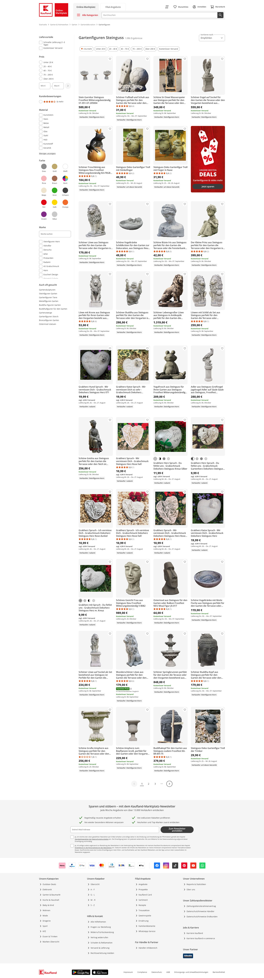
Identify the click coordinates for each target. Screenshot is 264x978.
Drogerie (47, 920)
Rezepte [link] (142, 905)
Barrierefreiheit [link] (219, 972)
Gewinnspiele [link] (145, 915)
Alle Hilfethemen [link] (98, 921)
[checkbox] (54, 43)
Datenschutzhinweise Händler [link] (200, 911)
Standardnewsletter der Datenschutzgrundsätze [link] (91, 839)
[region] (56, 157)
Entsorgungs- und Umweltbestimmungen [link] (191, 972)
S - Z (93, 905)
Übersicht (95, 884)
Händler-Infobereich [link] (148, 948)
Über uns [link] (191, 889)
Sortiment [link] (143, 900)
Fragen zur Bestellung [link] (101, 927)
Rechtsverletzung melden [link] (102, 953)
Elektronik (47, 889)
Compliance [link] (142, 972)
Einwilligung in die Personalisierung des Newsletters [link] (93, 848)
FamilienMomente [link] (147, 926)
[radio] (54, 62)
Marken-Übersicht (51, 941)
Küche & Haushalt (51, 900)
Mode (45, 915)
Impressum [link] (128, 972)
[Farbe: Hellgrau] (168, 459)
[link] (113, 7)
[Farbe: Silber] (155, 459)
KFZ (44, 931)
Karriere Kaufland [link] (195, 933)
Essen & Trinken (50, 936)
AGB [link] (168, 972)
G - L (93, 894)
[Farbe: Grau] (164, 459)
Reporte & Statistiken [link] (196, 884)
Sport (45, 926)
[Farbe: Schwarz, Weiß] (159, 459)
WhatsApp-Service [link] (147, 931)
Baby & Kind (48, 905)
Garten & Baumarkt (51, 894)
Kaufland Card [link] (145, 894)
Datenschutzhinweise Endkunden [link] (202, 916)
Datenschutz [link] (157, 972)
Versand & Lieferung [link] (100, 948)
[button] (86, 49)
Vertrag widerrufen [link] (99, 937)
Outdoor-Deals (49, 884)
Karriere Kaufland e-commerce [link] (201, 938)
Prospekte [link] (143, 889)
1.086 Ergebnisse (133, 38)
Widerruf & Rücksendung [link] (102, 932)
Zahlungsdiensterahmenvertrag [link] (201, 906)
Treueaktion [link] (144, 910)
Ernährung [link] (143, 920)
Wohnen (46, 910)
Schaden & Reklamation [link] (101, 942)
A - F (93, 889)
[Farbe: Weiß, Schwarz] (192, 459)
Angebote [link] (143, 884)
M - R (93, 900)
